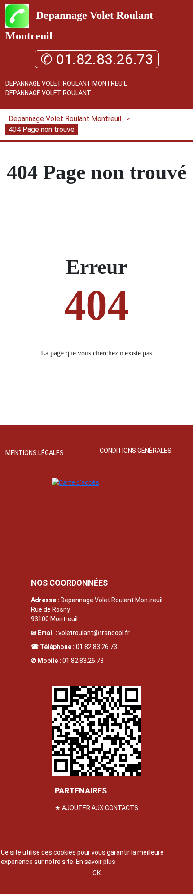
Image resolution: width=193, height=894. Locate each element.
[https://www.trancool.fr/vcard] (96, 731)
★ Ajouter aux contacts (96, 807)
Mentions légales (34, 452)
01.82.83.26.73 (96, 646)
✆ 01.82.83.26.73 (96, 59)
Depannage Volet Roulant (48, 92)
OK (96, 872)
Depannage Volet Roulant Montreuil (66, 83)
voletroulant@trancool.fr (94, 632)
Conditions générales (135, 450)
